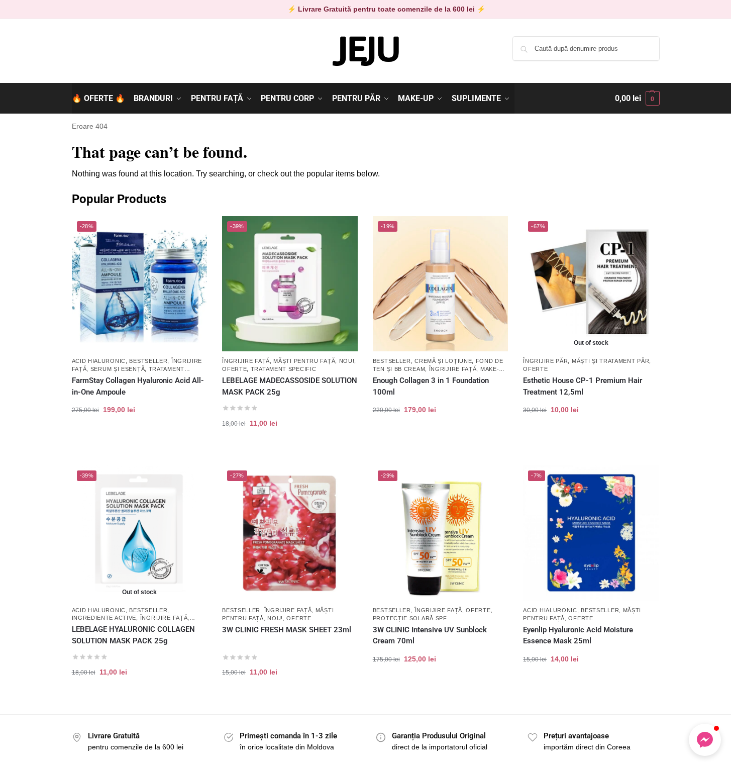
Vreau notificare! (591, 441)
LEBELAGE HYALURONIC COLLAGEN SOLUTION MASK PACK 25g (133, 635)
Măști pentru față (304, 361)
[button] (637, 98)
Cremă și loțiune (443, 361)
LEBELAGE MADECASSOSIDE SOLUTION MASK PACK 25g (289, 386)
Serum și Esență (117, 369)
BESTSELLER (148, 361)
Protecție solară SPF (410, 618)
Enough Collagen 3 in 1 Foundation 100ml (431, 386)
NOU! (347, 361)
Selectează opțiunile (440, 441)
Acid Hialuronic (99, 361)
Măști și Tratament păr (610, 361)
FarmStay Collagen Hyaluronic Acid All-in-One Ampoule (138, 386)
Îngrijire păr (545, 361)
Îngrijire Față (246, 361)
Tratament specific (284, 369)
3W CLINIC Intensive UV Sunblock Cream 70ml (430, 635)
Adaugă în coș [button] (139, 441)
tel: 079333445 (95, 57)
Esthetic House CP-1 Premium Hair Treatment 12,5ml (582, 386)
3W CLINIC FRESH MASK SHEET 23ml (286, 629)
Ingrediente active (104, 618)
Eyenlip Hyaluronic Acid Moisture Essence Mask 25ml (578, 635)
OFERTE (234, 369)
